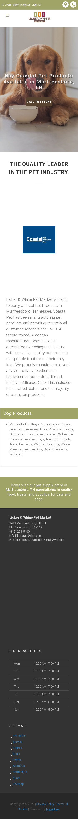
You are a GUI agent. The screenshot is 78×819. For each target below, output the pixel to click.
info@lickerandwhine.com (26, 535)
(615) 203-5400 (19, 531)
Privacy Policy (45, 804)
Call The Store (39, 101)
